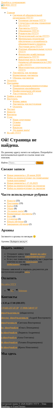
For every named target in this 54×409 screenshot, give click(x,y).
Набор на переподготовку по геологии (26, 185)
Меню (4, 7)
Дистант (11, 109)
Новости (11, 112)
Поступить (12, 99)
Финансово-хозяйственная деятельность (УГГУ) (31, 55)
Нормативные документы (25, 75)
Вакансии (17, 127)
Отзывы (17, 122)
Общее (10, 208)
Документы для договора (25, 72)
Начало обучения (15, 221)
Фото (9, 216)
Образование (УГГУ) (28, 31)
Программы (13, 83)
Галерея (16, 125)
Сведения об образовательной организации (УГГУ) (27, 16)
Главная (11, 12)
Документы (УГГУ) (28, 28)
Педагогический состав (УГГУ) (33, 36)
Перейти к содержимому (13, 2)
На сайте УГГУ (8, 284)
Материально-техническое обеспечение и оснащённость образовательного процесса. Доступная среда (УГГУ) (32, 42)
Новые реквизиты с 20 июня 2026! (24, 175)
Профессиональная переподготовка (30, 85)
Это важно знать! (21, 130)
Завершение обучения (17, 224)
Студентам (12, 219)
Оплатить (11, 80)
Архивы (5, 241)
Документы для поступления (27, 104)
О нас (10, 117)
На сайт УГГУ (14, 132)
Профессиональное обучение (27, 91)
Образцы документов (23, 78)
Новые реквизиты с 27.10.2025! (22, 183)
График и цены (14, 96)
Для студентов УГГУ (23, 93)
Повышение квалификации (26, 88)
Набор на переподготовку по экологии (26, 188)
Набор (10, 206)
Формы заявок (20, 101)
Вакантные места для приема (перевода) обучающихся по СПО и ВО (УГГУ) (34, 62)
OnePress (5, 406)
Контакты (12, 114)
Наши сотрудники (22, 119)
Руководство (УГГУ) (28, 33)
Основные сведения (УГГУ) (32, 20)
